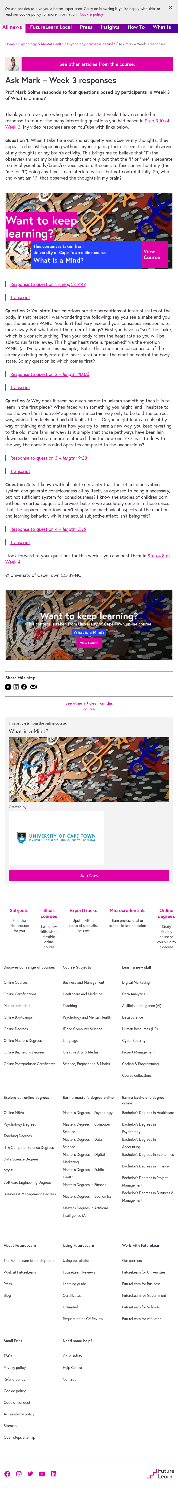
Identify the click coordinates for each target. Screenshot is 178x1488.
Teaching (70, 1005)
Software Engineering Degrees (27, 1182)
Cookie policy (15, 1390)
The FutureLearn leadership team (29, 1260)
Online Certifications (20, 994)
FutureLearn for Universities (143, 1272)
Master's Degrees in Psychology (88, 1112)
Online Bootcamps (18, 1017)
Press (86, 26)
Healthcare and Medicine (82, 994)
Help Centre (72, 1367)
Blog (7, 1295)
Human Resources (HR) (140, 1029)
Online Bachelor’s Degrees (24, 1052)
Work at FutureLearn (20, 1272)
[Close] (170, 7)
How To (136, 26)
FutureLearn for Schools (141, 1307)
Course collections (137, 1075)
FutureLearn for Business (141, 1283)
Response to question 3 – (48, 458)
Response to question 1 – (48, 284)
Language (70, 1040)
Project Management (138, 1052)
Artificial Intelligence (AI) (141, 1005)
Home (10, 44)
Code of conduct (17, 1402)
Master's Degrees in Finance (84, 1184)
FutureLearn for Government (144, 1295)
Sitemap (10, 1425)
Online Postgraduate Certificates (29, 1063)
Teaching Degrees (18, 1136)
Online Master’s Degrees (23, 1040)
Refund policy (14, 1379)
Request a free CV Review (83, 1318)
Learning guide (74, 1283)
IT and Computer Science (82, 1029)
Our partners (132, 1260)
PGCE (8, 1170)
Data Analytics (133, 994)
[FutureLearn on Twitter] (30, 1473)
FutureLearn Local (51, 26)
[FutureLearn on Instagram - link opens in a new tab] (19, 1473)
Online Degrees (16, 1029)
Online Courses (16, 982)
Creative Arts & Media (80, 1052)
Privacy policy (15, 1367)
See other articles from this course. (97, 64)
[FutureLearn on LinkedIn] (53, 1473)
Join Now (89, 875)
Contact (69, 1379)
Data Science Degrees (21, 1159)
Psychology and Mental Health (87, 1017)
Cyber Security (134, 1040)
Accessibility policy (19, 1414)
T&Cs (8, 1356)
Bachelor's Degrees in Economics (148, 1154)
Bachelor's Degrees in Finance (145, 1166)
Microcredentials (17, 1005)
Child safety (72, 1356)
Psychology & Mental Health (41, 44)
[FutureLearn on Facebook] (8, 1473)
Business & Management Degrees (30, 1194)
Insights (110, 26)
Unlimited (70, 1307)
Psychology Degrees (20, 1124)
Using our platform (77, 1260)
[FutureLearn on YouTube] (42, 1473)
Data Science (132, 1017)
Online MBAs (14, 1112)
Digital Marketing (136, 982)
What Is (162, 26)
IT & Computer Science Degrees (29, 1147)
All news (12, 26)
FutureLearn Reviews (79, 1272)
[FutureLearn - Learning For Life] (160, 1473)
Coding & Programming (140, 1063)
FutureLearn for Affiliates (141, 1318)
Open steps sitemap (19, 1437)
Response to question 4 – (48, 529)
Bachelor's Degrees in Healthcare (148, 1112)
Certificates (72, 1295)
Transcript (20, 297)
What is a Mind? (102, 44)
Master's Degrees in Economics (87, 1196)
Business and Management (83, 982)
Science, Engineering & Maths (86, 1063)
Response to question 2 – (49, 374)
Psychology (76, 44)
